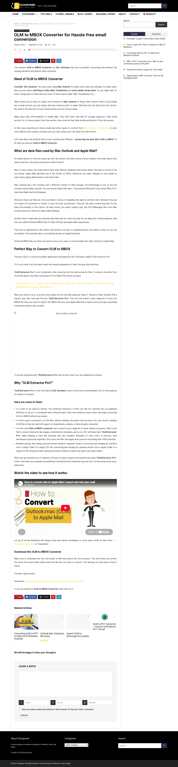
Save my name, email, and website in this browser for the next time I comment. (58, 709)
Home (16, 14)
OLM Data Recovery (29, 24)
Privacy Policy (26, 752)
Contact (134, 14)
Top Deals (46, 14)
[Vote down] (20, 50)
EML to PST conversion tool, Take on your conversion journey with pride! (143, 62)
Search (126, 21)
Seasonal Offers (105, 14)
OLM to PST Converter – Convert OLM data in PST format (104, 627)
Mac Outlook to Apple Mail (96, 128)
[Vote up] (24, 50)
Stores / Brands (65, 14)
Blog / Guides (85, 14)
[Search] (164, 5)
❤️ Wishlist (149, 14)
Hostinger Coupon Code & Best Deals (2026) (146, 38)
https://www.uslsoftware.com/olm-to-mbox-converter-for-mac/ (55, 581)
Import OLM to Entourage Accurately (78, 634)
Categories (28, 14)
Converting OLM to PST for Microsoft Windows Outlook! (26, 636)
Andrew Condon (19, 45)
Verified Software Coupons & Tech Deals (144, 69)
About (122, 14)
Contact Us (15, 752)
